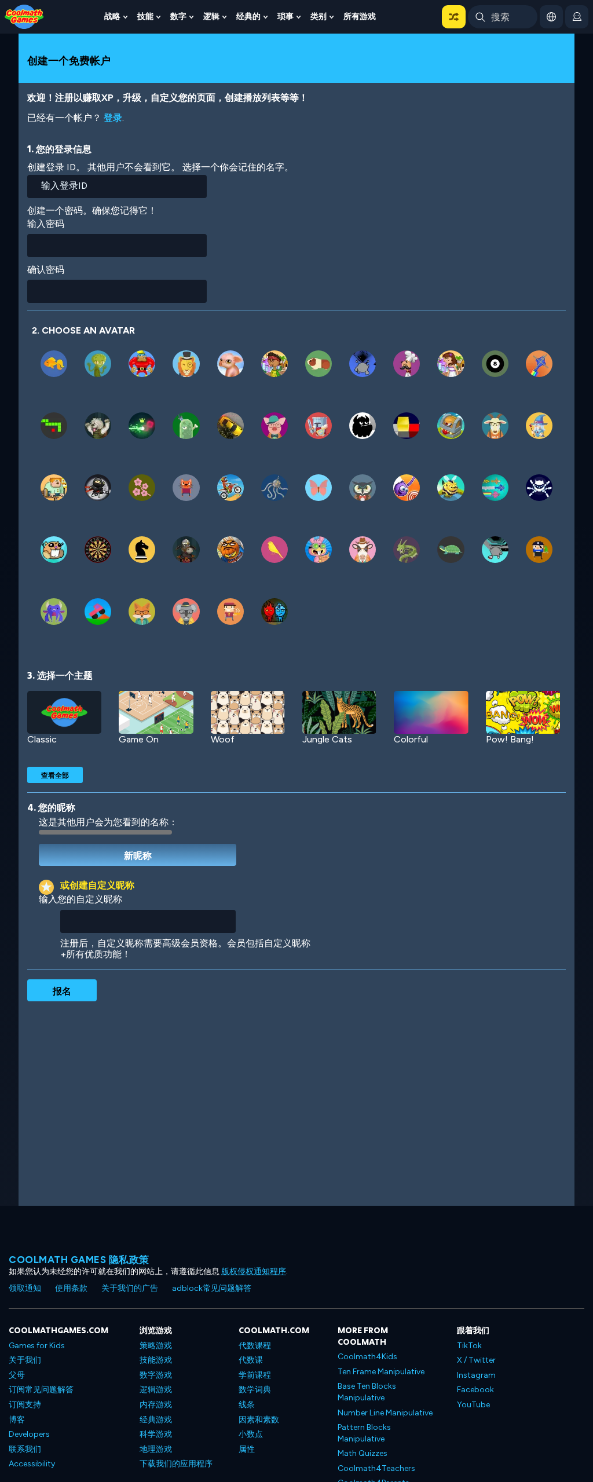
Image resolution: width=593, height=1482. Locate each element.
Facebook (475, 1390)
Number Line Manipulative (385, 1413)
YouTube (473, 1405)
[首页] (24, 15)
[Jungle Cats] (339, 712)
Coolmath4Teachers (376, 1468)
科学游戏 (156, 1434)
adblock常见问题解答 (211, 1288)
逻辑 (211, 16)
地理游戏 (156, 1449)
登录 (113, 117)
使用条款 (71, 1288)
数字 (178, 16)
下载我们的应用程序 (176, 1464)
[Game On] (156, 712)
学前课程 (255, 1375)
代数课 (251, 1360)
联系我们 (25, 1449)
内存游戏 (156, 1405)
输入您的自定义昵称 (80, 899)
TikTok (469, 1346)
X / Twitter (476, 1360)
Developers (29, 1434)
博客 (17, 1420)
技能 (145, 16)
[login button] (576, 16)
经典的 (248, 16)
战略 (112, 16)
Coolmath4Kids (367, 1357)
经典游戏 (156, 1420)
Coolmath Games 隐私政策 (79, 1259)
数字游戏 (156, 1375)
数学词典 (255, 1390)
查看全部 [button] (55, 775)
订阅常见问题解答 (41, 1390)
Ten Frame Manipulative (381, 1372)
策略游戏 (156, 1346)
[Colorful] (431, 712)
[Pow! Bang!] (523, 712)
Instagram (476, 1375)
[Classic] (64, 712)
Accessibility (32, 1464)
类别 (318, 16)
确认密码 (45, 269)
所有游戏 (359, 16)
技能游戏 (156, 1360)
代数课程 (255, 1346)
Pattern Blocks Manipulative (364, 1433)
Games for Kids (37, 1346)
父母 (17, 1375)
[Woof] (248, 712)
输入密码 (45, 223)
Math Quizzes (362, 1453)
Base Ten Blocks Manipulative (367, 1392)
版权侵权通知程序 (253, 1271)
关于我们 (25, 1360)
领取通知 (25, 1288)
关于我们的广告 (129, 1288)
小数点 (251, 1434)
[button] (454, 16)
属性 (247, 1449)
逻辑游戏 (156, 1390)
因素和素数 (259, 1420)
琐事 (285, 16)
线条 (247, 1405)
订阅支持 (25, 1405)
